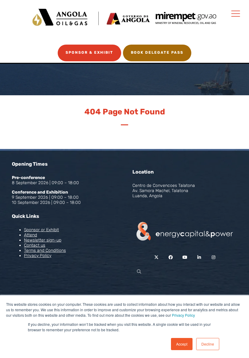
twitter (156, 257)
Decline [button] (207, 343)
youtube (184, 257)
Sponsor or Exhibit (41, 229)
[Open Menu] (235, 13)
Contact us (34, 245)
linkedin (199, 257)
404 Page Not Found (124, 112)
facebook (170, 257)
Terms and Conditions (45, 250)
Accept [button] (181, 343)
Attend (30, 235)
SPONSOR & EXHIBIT (89, 52)
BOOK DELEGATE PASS (157, 52)
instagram (213, 257)
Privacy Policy (183, 315)
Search (138, 271)
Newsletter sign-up (42, 240)
